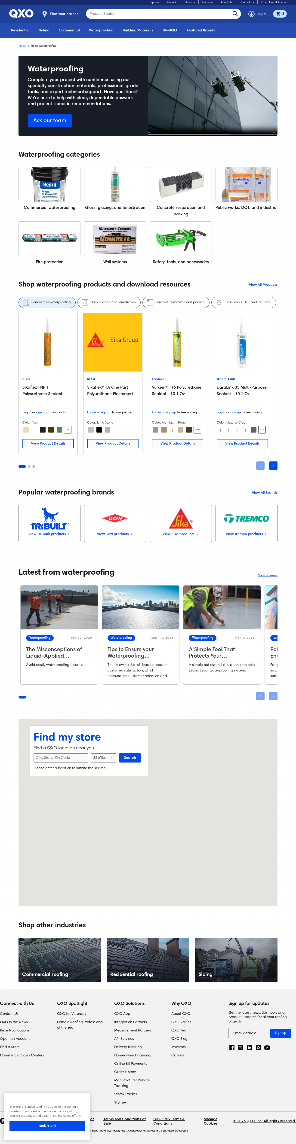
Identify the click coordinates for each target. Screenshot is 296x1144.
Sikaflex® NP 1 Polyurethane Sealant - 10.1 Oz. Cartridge (43, 394)
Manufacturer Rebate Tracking (132, 1083)
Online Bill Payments (130, 1064)
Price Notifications (14, 1030)
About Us (226, 2)
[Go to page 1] (22, 466)
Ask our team (49, 121)
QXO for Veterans (71, 1014)
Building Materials (138, 30)
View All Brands (265, 493)
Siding (44, 30)
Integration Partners (130, 1022)
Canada (172, 2)
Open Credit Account (274, 2)
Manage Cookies (211, 1121)
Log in (26, 412)
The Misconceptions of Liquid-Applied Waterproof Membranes (56, 656)
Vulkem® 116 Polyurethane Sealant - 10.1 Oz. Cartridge (176, 394)
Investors (207, 2)
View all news (268, 575)
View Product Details (48, 443)
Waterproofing (101, 30)
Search (130, 758)
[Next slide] (273, 465)
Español (154, 2)
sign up (41, 412)
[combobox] (103, 758)
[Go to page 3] (33, 466)
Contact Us (247, 2)
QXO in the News (14, 1022)
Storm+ (120, 1102)
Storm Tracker (125, 1094)
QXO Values (181, 1022)
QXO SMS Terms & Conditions (169, 1121)
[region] (47, 1116)
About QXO (180, 1014)
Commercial (69, 30)
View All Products (263, 285)
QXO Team (180, 1030)
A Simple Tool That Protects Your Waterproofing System (217, 656)
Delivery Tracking (128, 1047)
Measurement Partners (133, 1030)
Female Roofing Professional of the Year (80, 1025)
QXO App (122, 1014)
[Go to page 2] (29, 466)
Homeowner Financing (132, 1055)
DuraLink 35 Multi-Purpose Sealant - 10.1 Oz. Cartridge (242, 394)
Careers (190, 2)
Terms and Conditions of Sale (124, 1121)
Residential (20, 30)
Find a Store (10, 1047)
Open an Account (15, 1039)
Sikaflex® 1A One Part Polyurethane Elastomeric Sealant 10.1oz (111, 394)
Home (22, 46)
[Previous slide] (260, 465)
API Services (124, 1039)
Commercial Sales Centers (22, 1055)
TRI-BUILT (170, 30)
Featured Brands (201, 30)
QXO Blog (179, 1039)
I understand (47, 1126)
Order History (125, 1072)
